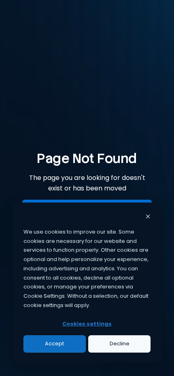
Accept (54, 343)
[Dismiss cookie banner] (148, 217)
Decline (119, 343)
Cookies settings (87, 324)
